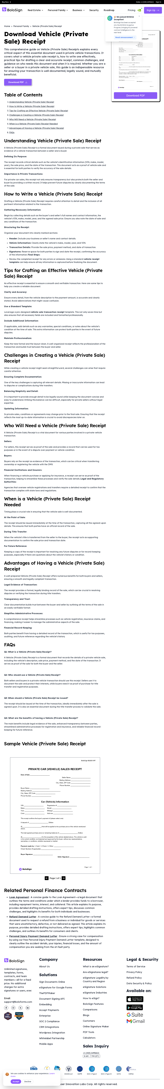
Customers (89, 1020)
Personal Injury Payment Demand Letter (33, 936)
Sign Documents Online (52, 981)
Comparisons (90, 1009)
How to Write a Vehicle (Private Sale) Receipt (31, 106)
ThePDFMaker (47, 993)
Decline (27, 1081)
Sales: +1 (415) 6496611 (145, 2)
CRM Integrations (49, 1027)
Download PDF (135, 95)
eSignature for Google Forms (55, 987)
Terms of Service (135, 966)
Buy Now (5, 2)
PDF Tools (88, 1032)
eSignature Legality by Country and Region (95, 979)
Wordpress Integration (52, 1032)
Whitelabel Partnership (51, 1038)
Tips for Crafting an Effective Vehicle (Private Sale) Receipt (38, 110)
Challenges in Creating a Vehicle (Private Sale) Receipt (36, 115)
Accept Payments (49, 1010)
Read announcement (124, 37)
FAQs (11, 132)
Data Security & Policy (139, 983)
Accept (16, 1081)
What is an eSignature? (96, 966)
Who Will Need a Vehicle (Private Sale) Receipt (32, 119)
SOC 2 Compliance (49, 1021)
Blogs (86, 1015)
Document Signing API (52, 998)
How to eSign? (91, 998)
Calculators (89, 1037)
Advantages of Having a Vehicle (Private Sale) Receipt (36, 128)
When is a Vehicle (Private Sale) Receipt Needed (33, 123)
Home (7, 26)
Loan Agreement (19, 897)
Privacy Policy (134, 972)
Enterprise (45, 1015)
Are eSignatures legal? (95, 972)
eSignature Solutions (94, 987)
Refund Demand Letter (22, 916)
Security (94, 10)
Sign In (158, 2)
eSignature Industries (95, 992)
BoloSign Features (93, 1003)
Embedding (45, 1004)
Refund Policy (134, 977)
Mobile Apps (46, 1043)
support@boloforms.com (18, 1001)
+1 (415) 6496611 (91, 1053)
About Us (44, 966)
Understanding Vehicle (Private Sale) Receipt (31, 102)
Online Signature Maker (96, 1026)
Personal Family (21, 26)
